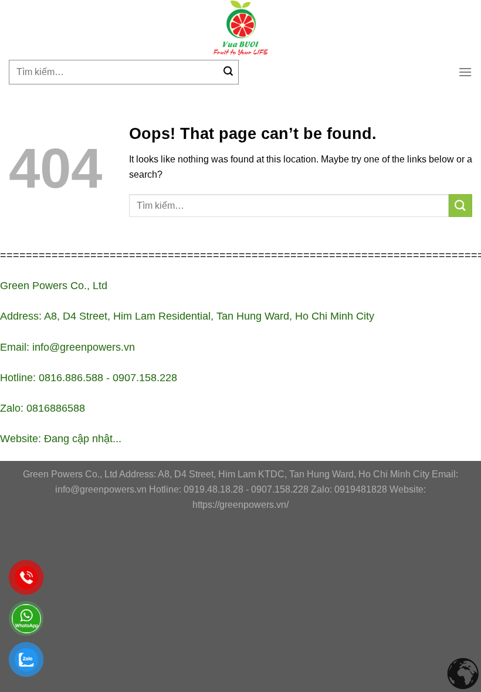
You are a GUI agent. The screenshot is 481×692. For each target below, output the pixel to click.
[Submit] (228, 72)
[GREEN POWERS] (240, 28)
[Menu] (465, 71)
